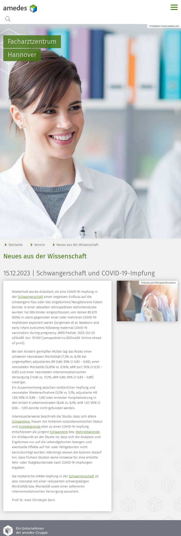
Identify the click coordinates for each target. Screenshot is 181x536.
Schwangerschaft (30, 297)
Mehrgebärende (88, 432)
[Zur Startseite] (30, 8)
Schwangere (21, 421)
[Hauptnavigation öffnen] (174, 7)
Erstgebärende (30, 427)
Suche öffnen (7, 18)
